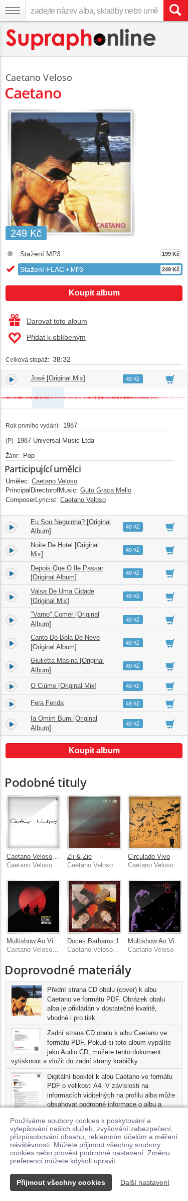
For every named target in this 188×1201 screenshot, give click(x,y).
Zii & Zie (79, 856)
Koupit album (94, 292)
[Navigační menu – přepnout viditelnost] (12, 10)
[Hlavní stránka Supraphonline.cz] (81, 39)
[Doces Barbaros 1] (94, 907)
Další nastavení (144, 1182)
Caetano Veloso (39, 77)
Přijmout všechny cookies (61, 1182)
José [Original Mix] (58, 378)
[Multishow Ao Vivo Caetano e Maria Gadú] (33, 907)
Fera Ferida (47, 703)
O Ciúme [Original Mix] (64, 685)
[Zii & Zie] (94, 822)
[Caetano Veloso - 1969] (33, 822)
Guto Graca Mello (105, 490)
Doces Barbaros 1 (93, 941)
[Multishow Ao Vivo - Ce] (154, 907)
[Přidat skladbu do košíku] (170, 379)
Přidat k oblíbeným (56, 337)
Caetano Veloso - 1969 (39, 856)
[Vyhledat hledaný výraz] (175, 10)
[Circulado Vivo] (154, 822)
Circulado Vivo (149, 856)
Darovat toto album (57, 321)
